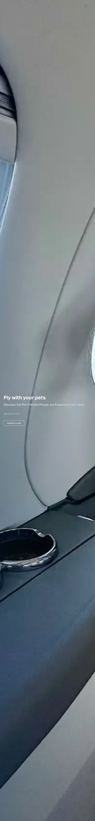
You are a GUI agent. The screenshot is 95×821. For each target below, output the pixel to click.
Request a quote (14, 423)
